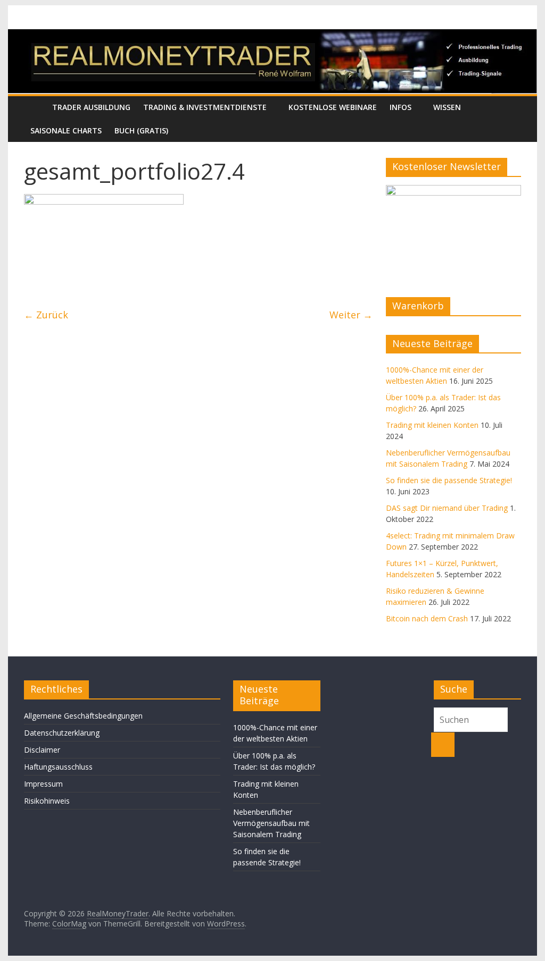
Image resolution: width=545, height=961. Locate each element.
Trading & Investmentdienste (205, 107)
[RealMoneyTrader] (272, 35)
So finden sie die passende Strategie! (449, 480)
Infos (400, 107)
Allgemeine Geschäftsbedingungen (83, 716)
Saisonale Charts (66, 130)
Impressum (43, 784)
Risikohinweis (47, 801)
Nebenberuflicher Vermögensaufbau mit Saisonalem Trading (271, 823)
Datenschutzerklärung (62, 733)
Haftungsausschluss (58, 767)
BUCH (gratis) (141, 130)
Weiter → (351, 314)
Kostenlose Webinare (332, 107)
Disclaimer (42, 750)
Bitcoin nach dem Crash (427, 618)
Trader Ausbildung (91, 107)
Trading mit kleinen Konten (432, 425)
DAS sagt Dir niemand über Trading (447, 508)
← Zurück (46, 314)
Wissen (447, 107)
